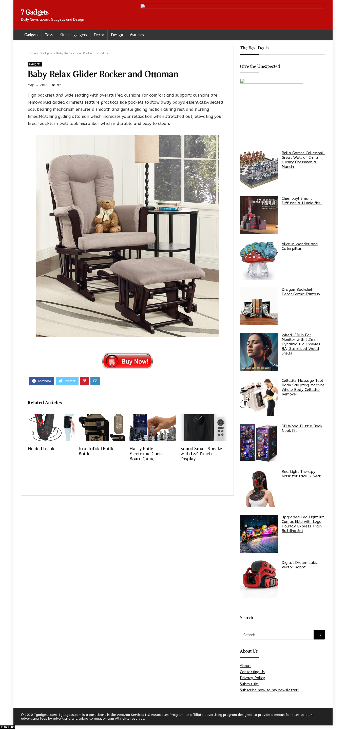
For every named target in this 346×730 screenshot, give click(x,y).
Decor (99, 34)
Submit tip (249, 684)
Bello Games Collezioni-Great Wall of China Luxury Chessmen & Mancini (303, 160)
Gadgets (31, 34)
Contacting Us (252, 672)
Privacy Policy (252, 678)
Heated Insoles (42, 448)
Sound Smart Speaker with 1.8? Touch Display (202, 453)
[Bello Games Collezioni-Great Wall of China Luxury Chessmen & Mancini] (259, 170)
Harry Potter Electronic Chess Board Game (146, 453)
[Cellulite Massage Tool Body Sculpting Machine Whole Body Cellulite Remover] (259, 397)
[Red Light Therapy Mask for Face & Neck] (259, 488)
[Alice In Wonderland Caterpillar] (259, 261)
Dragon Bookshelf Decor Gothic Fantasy (301, 291)
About (245, 665)
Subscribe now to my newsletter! (269, 690)
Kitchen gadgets (73, 34)
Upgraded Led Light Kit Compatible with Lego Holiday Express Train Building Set (303, 524)
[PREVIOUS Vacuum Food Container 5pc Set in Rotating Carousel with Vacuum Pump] (5, 717)
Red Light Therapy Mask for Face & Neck (301, 473)
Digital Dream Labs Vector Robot (299, 564)
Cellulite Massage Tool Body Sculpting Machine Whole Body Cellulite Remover (303, 387)
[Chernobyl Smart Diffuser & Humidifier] (259, 215)
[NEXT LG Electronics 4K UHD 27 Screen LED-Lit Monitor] (341, 717)
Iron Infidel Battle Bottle (96, 451)
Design (117, 34)
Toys (49, 34)
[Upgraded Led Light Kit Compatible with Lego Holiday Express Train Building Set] (259, 534)
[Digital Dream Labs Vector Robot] (259, 579)
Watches (137, 34)
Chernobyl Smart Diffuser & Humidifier (302, 200)
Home (32, 53)
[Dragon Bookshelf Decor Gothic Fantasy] (259, 306)
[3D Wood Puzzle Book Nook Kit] (259, 443)
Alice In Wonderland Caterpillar (300, 246)
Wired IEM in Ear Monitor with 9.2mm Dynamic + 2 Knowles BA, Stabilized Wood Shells (301, 344)
